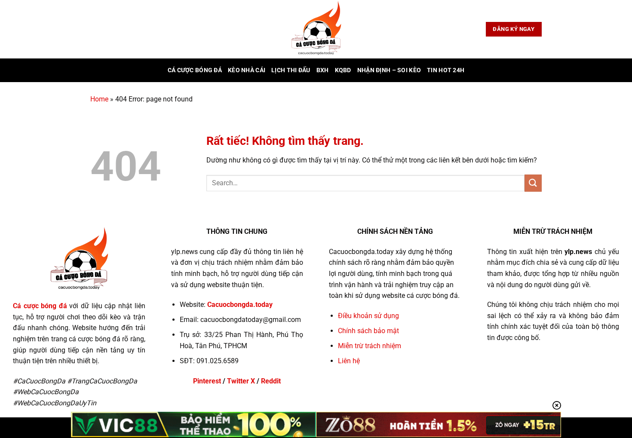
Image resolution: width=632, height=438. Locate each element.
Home (99, 99)
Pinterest (207, 381)
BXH (322, 70)
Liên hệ (349, 361)
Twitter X (241, 381)
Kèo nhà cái (246, 70)
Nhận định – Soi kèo (389, 70)
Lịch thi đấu (290, 70)
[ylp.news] (316, 29)
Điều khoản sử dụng (368, 316)
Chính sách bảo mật (368, 331)
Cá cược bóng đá (195, 70)
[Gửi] (533, 183)
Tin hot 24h (445, 70)
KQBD (343, 70)
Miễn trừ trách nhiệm (369, 346)
